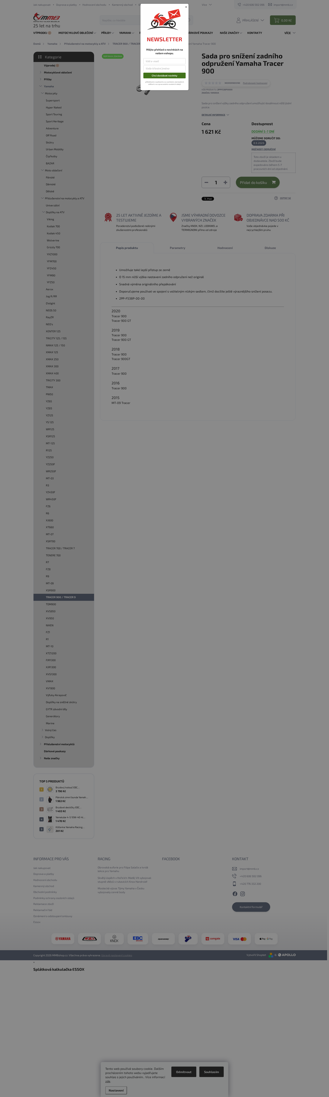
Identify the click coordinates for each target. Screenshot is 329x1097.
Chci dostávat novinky (164, 75)
